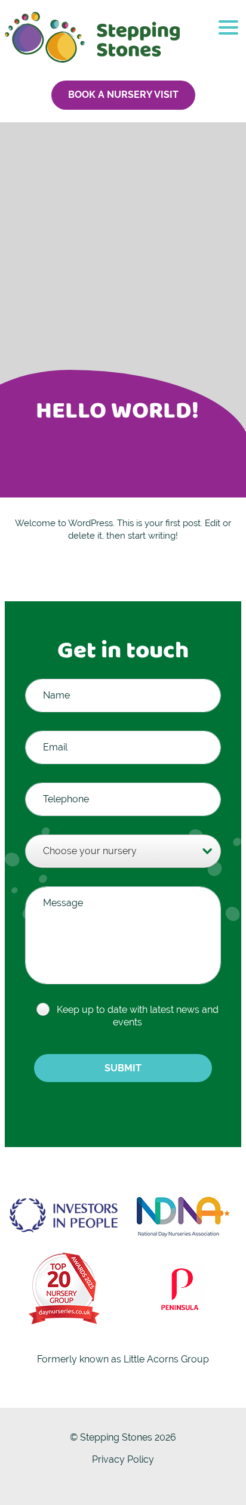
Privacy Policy (123, 1459)
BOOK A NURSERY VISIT (123, 94)
